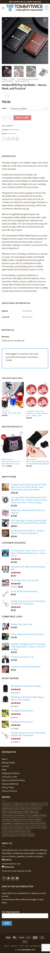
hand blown (20, 815)
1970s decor (7, 804)
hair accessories (8, 815)
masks (43, 815)
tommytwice (11, 133)
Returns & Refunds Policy (13, 780)
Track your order (9, 776)
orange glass (7, 823)
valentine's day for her (22, 831)
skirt (38, 827)
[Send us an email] (13, 878)
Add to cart (22, 117)
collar (17, 808)
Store (12, 79)
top (10, 831)
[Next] (44, 40)
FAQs (4, 769)
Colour (4, 108)
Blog (27, 946)
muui (24, 819)
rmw (27, 827)
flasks (5, 812)
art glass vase (18, 804)
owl (26, 823)
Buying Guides (8, 762)
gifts (26, 812)
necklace (38, 819)
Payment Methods (10, 784)
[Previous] (6, 40)
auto (27, 804)
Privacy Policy (8, 787)
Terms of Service (9, 791)
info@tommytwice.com (11, 864)
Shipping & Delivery (11, 773)
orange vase (18, 823)
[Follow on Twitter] (8, 878)
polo (43, 823)
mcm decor (7, 819)
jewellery (36, 815)
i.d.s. (28, 815)
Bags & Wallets (22, 81)
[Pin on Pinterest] (17, 139)
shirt (32, 827)
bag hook (34, 804)
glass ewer (34, 812)
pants (32, 823)
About (4, 759)
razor (11, 827)
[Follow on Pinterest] (17, 878)
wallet (23, 835)
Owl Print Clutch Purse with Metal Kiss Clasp (11, 462)
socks (44, 827)
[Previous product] (7, 96)
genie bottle (18, 812)
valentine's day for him (11, 835)
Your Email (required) (10, 912)
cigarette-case (7, 808)
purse (5, 827)
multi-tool (16, 819)
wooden (31, 835)
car (41, 804)
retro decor (19, 827)
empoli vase (36, 808)
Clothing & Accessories (28, 79)
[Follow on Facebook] (4, 878)
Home (4, 79)
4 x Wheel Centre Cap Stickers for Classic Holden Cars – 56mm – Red (37, 413)
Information (35, 946)
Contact (5, 766)
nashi (30, 819)
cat (46, 804)
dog (22, 808)
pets (37, 823)
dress (28, 808)
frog (10, 812)
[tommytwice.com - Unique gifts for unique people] (25, 8)
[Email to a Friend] (13, 139)
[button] (3, 8)
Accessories (7, 81)
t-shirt (5, 831)
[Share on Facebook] (4, 139)
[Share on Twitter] (8, 139)
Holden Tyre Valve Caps (11, 413)
